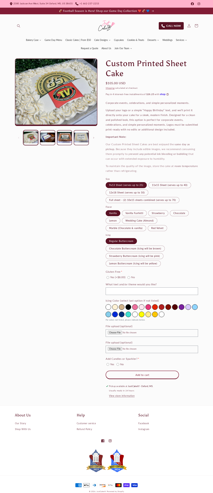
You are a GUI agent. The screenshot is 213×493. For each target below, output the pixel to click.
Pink (135, 307)
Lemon (113, 220)
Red (155, 307)
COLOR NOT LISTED (161, 314)
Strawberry (158, 213)
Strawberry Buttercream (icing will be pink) (134, 256)
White (108, 307)
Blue (115, 314)
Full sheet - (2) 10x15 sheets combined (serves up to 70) (142, 200)
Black (128, 307)
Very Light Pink (141, 307)
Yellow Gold (155, 314)
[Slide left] (18, 137)
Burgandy (168, 307)
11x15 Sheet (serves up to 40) (170, 185)
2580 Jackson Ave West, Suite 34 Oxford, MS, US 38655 (42, 3)
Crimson (161, 307)
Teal (135, 314)
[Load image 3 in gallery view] (64, 137)
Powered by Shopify (115, 491)
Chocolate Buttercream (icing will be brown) (135, 248)
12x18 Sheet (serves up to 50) (127, 192)
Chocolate (179, 213)
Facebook (143, 423)
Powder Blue (195, 307)
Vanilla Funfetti (134, 213)
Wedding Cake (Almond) (139, 220)
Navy (121, 314)
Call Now (173, 25)
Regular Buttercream (121, 241)
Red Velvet (157, 228)
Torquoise (128, 314)
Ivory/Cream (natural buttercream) (115, 307)
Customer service (86, 423)
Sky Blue (108, 314)
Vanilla (113, 213)
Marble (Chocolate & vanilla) (126, 228)
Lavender (188, 307)
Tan (121, 307)
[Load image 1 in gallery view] (30, 137)
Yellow (141, 314)
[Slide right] (93, 137)
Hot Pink (148, 307)
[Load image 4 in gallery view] (81, 137)
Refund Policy (84, 429)
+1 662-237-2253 (88, 3)
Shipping (110, 88)
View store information (122, 395)
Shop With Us (23, 429)
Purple (181, 307)
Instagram (143, 429)
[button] (18, 26)
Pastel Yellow (148, 314)
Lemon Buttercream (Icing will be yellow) (133, 263)
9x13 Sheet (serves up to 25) (126, 185)
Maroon (175, 307)
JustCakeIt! (101, 491)
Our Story (20, 423)
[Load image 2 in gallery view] (47, 137)
